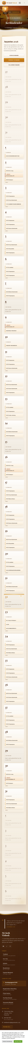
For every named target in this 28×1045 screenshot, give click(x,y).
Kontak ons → (7, 1026)
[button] (5, 10)
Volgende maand (14, 65)
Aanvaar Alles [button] (18, 1041)
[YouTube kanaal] (3, 946)
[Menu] (19, 3)
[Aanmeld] (24, 3)
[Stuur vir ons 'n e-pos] (10, 946)
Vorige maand (14, 55)
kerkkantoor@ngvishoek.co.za (12, 1022)
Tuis (10, 12)
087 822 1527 (7, 1017)
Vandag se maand (14, 60)
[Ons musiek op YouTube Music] (6, 946)
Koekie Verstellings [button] (7, 1041)
